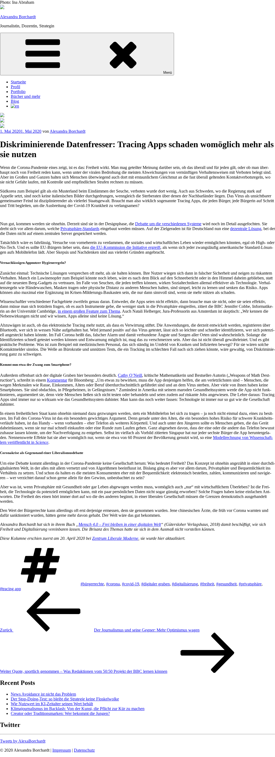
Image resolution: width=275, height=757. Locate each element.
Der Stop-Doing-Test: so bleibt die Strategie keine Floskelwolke (65, 699)
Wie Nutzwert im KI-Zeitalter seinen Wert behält (52, 703)
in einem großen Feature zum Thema (89, 311)
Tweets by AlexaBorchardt (22, 741)
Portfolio (18, 91)
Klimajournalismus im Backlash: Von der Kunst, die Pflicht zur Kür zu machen (77, 708)
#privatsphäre (250, 584)
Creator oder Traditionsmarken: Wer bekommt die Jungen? (60, 713)
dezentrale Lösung (245, 228)
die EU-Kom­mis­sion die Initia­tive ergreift (125, 247)
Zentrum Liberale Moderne (115, 538)
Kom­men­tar (57, 380)
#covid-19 (130, 584)
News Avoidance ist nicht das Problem (43, 694)
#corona (113, 584)
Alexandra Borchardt (18, 16)
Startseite (18, 82)
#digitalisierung (185, 584)
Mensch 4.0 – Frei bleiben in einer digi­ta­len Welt (119, 524)
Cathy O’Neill (130, 375)
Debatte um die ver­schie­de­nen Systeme (168, 223)
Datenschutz (84, 750)
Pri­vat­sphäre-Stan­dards (79, 228)
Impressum (61, 750)
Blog (15, 101)
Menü (167, 73)
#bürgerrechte (92, 584)
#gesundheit (226, 584)
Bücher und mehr (25, 96)
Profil (15, 86)
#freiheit (207, 584)
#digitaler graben (155, 584)
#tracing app (10, 588)
